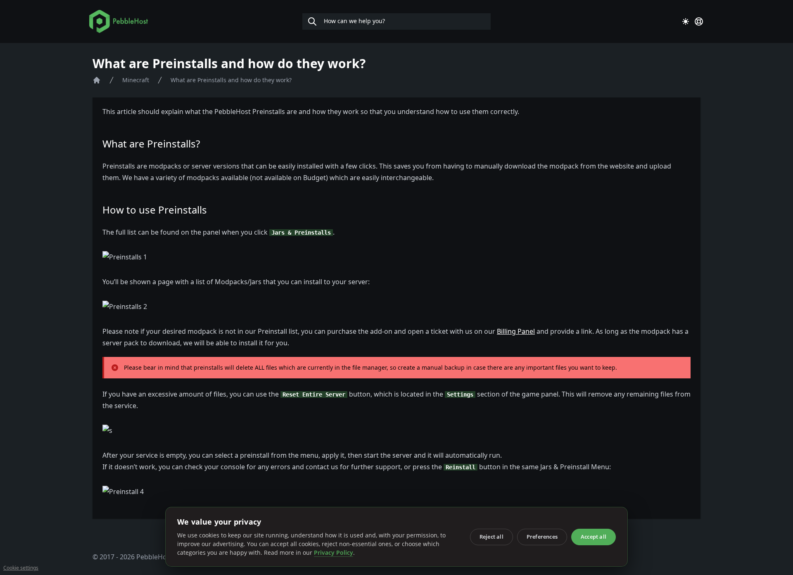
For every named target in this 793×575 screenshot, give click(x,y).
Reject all (491, 536)
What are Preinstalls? (151, 143)
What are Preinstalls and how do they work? (231, 80)
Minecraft (135, 80)
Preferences (542, 536)
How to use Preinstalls (154, 209)
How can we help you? (353, 21)
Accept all (593, 536)
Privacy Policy (333, 552)
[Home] (97, 80)
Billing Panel (516, 331)
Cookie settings (20, 568)
